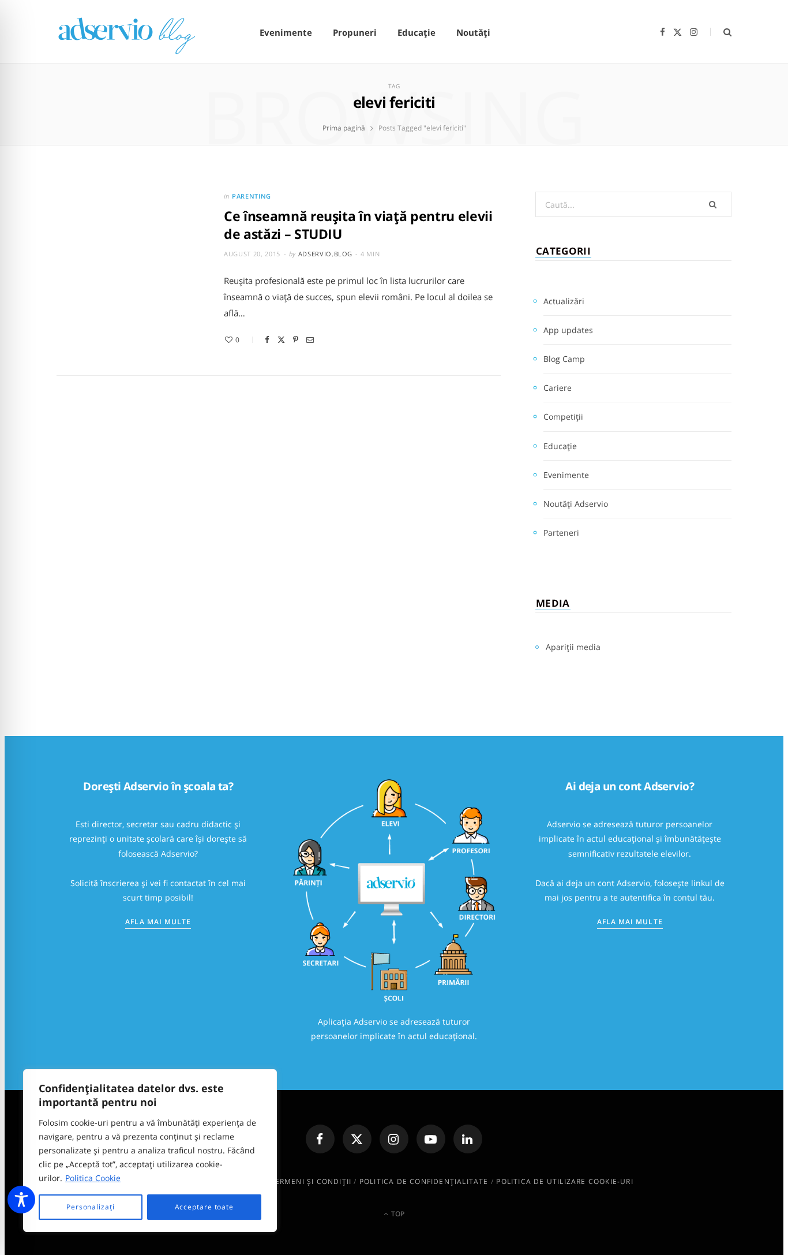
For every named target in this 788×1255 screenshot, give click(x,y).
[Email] (310, 339)
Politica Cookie (93, 1177)
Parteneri (561, 532)
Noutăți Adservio (575, 503)
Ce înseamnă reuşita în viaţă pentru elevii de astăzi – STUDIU (358, 225)
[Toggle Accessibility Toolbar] (21, 1200)
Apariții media (573, 646)
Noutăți (473, 32)
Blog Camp (564, 358)
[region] (150, 1150)
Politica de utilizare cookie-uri (564, 1181)
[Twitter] (281, 339)
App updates (568, 329)
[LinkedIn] (467, 1139)
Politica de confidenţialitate (424, 1181)
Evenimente (286, 32)
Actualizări (563, 301)
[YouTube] (430, 1139)
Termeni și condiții (310, 1181)
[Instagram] (394, 1139)
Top (396, 1214)
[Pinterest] (295, 339)
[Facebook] (267, 339)
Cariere (557, 387)
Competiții (563, 416)
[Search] (720, 32)
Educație (416, 32)
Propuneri (355, 32)
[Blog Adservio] (140, 32)
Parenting (251, 196)
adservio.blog (325, 253)
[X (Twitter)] (357, 1139)
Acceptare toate (204, 1207)
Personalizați (90, 1207)
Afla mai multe (158, 922)
